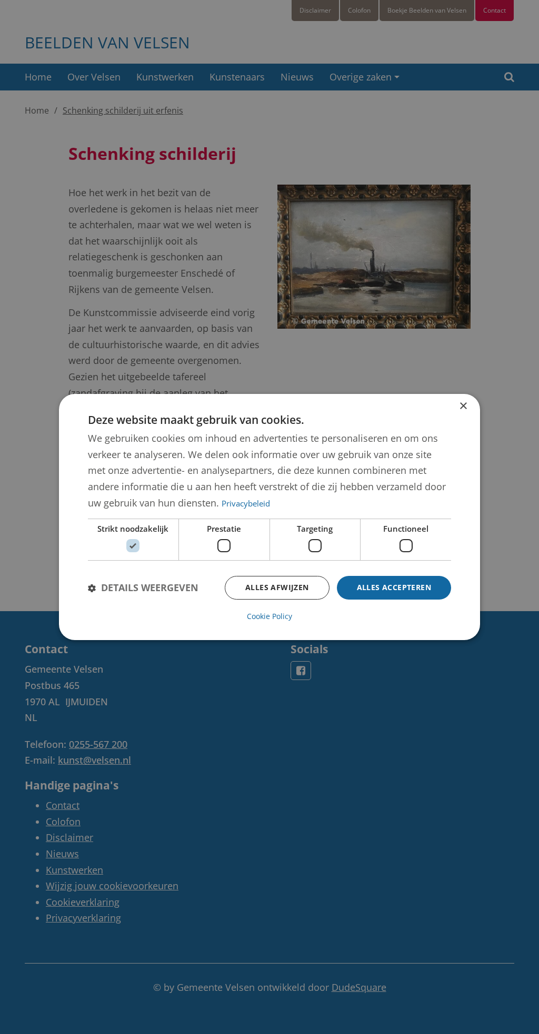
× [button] (463, 406)
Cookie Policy (269, 616)
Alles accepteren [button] (394, 587)
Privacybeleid (246, 503)
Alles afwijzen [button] (277, 587)
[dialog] (269, 517)
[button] (143, 588)
